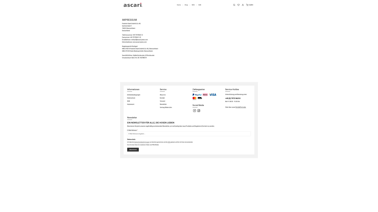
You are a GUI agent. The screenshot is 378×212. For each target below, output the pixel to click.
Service (163, 89)
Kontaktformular (241, 107)
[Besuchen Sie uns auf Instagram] (194, 110)
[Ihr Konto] (243, 5)
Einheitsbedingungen (133, 95)
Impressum (130, 104)
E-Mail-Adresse (132, 130)
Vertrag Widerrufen (166, 107)
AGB (128, 101)
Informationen (133, 89)
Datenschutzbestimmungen (141, 142)
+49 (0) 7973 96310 (232, 98)
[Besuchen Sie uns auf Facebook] (198, 110)
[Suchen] (234, 5)
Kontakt (162, 98)
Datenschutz (131, 98)
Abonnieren (133, 149)
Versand (162, 101)
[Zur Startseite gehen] (133, 5)
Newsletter (163, 104)
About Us (163, 95)
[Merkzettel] (238, 5)
